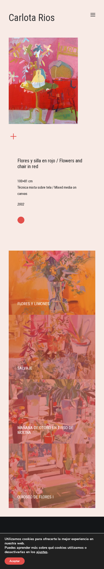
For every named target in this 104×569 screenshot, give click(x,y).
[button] (93, 14)
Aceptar (14, 561)
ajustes (41, 552)
